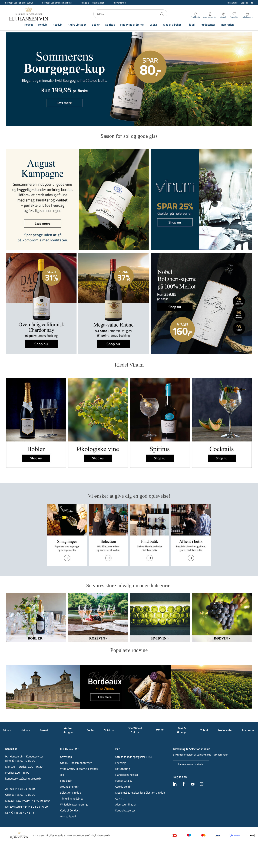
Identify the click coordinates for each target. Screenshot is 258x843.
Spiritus (110, 24)
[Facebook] (184, 785)
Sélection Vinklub (70, 792)
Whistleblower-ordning (74, 804)
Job (62, 775)
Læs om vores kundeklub (191, 764)
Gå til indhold (9, 4)
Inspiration (227, 24)
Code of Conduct (70, 810)
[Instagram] (201, 785)
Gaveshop (66, 757)
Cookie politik (123, 786)
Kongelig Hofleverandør (92, 2)
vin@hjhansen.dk (100, 835)
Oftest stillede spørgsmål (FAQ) (133, 757)
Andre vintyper (77, 24)
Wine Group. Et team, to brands (79, 769)
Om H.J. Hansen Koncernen (76, 763)
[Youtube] (192, 784)
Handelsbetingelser (126, 775)
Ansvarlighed (119, 2)
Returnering (122, 769)
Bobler (96, 24)
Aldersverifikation (126, 804)
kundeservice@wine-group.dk (23, 778)
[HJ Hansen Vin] (29, 14)
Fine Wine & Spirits (132, 24)
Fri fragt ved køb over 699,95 (19, 2)
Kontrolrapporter (125, 810)
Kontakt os (232, 2)
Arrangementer (69, 786)
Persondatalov (123, 780)
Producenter (207, 24)
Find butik (66, 780)
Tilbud (191, 24)
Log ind (244, 3)
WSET (153, 24)
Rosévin (57, 24)
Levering (120, 763)
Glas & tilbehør (172, 24)
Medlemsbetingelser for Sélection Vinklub (140, 792)
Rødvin (28, 24)
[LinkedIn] (175, 785)
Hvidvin (43, 24)
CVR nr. (119, 798)
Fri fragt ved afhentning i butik (57, 2)
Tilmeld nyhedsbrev (71, 798)
